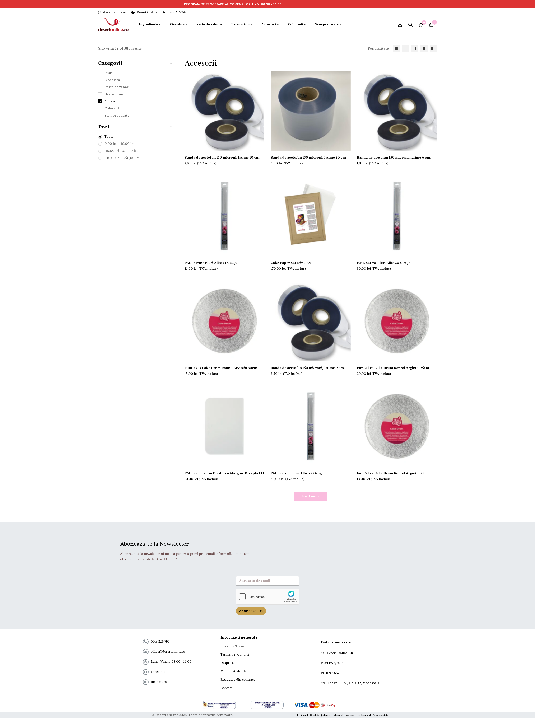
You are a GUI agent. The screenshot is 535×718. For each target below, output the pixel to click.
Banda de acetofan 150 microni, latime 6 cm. (394, 157)
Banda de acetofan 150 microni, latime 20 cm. (309, 157)
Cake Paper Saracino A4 (291, 263)
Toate (109, 137)
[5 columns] (433, 48)
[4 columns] (424, 48)
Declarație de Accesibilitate (373, 715)
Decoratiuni (114, 94)
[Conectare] (400, 24)
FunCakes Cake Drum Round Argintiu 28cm (393, 473)
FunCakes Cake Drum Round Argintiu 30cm (221, 368)
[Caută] (410, 24)
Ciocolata (112, 80)
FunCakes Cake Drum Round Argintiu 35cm (393, 368)
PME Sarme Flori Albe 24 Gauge (211, 263)
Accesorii (112, 101)
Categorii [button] (110, 63)
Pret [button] (104, 127)
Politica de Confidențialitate (313, 715)
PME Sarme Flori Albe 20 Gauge (383, 263)
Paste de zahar (116, 87)
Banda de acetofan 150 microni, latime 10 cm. (222, 157)
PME (108, 73)
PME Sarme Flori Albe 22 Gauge (297, 473)
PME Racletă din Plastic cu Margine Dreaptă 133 (224, 473)
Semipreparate (116, 115)
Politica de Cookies (343, 715)
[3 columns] (414, 48)
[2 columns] (405, 48)
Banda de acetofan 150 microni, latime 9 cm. (308, 368)
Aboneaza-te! (251, 611)
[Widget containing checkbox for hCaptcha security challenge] (267, 597)
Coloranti (112, 108)
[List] (396, 48)
